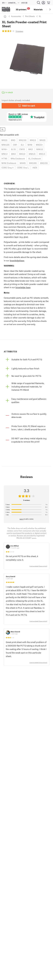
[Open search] (38, 2)
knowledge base (22, 287)
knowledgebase (17, 260)
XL (40, 16)
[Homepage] (5, 16)
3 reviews (19, 31)
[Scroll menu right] (50, 9)
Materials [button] (38, 9)
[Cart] (48, 2)
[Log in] (43, 2)
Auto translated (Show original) (38, 566)
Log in (22, 519)
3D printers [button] (22, 9)
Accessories (16, 16)
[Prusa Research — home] (6, 9)
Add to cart (28, 105)
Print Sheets (30, 16)
